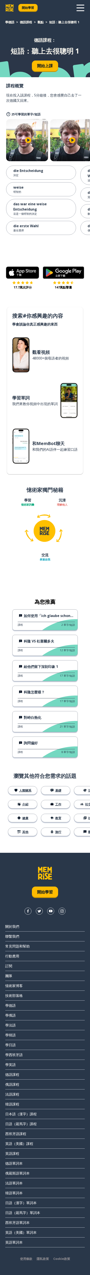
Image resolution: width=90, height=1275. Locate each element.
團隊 (8, 975)
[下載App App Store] (22, 272)
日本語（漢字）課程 (21, 1114)
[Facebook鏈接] (27, 911)
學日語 (10, 1045)
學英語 (10, 1064)
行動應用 (12, 956)
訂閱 (8, 966)
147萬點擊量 (63, 287)
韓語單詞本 (14, 1193)
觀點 (41, 22)
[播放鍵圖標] (28, 140)
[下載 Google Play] (63, 272)
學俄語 (10, 1015)
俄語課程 (12, 1084)
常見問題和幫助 (17, 946)
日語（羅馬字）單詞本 (22, 1212)
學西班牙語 (14, 1054)
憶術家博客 (14, 985)
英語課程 (12, 1153)
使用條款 (26, 1259)
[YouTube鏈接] (50, 911)
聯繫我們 (12, 936)
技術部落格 (14, 995)
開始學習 (28, 7)
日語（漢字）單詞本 (21, 1202)
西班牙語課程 (15, 1133)
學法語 (10, 1025)
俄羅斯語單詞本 (17, 1173)
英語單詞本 (14, 1242)
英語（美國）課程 (19, 1143)
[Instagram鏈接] (62, 911)
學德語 (9, 22)
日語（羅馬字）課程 (21, 1123)
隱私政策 (43, 1259)
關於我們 (12, 926)
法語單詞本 (14, 1183)
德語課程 (26, 22)
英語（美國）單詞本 (21, 1232)
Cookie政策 (61, 1259)
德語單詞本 (14, 1163)
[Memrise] (9, 8)
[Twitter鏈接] (39, 911)
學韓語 (10, 1035)
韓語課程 (12, 1104)
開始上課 (45, 65)
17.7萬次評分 (23, 287)
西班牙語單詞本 (17, 1222)
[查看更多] (80, 8)
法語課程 (12, 1094)
